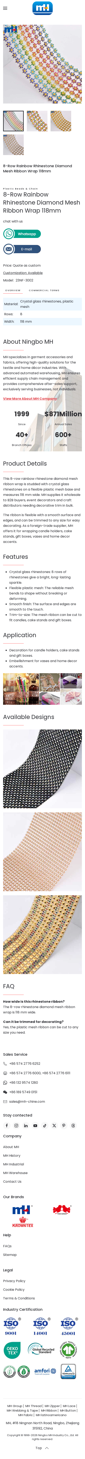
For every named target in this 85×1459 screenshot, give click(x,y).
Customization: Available (23, 273)
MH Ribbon (49, 1410)
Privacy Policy (14, 1281)
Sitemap (10, 1254)
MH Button (68, 1410)
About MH (11, 1147)
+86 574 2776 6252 (24, 1063)
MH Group (14, 1406)
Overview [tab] (13, 290)
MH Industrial (13, 1164)
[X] (54, 1125)
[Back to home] (42, 8)
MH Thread (33, 1406)
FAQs (7, 1246)
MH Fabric (25, 1415)
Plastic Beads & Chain (20, 188)
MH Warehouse (15, 1173)
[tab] (13, 121)
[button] (5, 8)
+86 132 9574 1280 (23, 1082)
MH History (11, 1155)
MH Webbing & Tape (22, 1410)
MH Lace (69, 1406)
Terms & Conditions (19, 1298)
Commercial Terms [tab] (44, 290)
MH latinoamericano (51, 1415)
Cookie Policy (14, 1289)
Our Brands (13, 1196)
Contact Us (12, 1181)
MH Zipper (52, 1406)
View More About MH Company (30, 398)
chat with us (13, 221)
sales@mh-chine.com (27, 1101)
